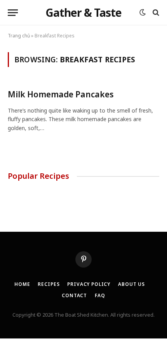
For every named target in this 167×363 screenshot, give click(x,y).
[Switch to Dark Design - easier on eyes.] (142, 12)
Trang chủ (19, 35)
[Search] (155, 12)
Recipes (48, 284)
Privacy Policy (88, 284)
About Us (131, 284)
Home (22, 284)
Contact (74, 295)
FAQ (100, 295)
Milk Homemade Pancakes (61, 94)
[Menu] (13, 12)
